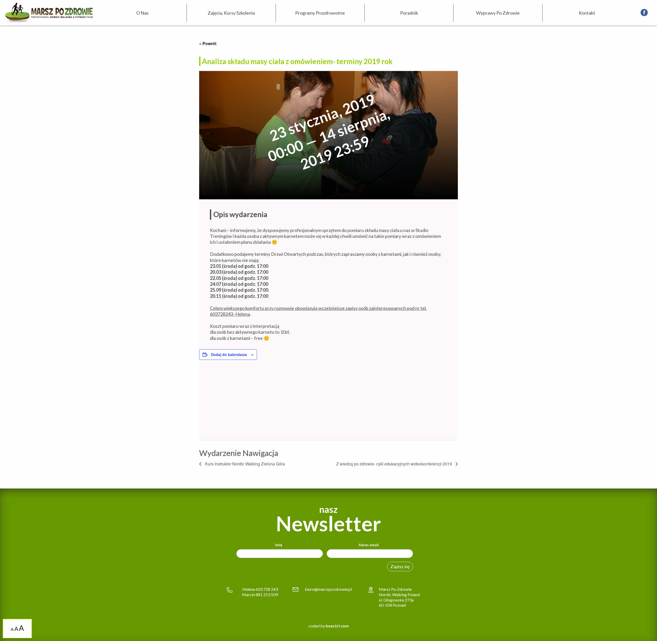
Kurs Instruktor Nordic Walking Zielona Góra (244, 464)
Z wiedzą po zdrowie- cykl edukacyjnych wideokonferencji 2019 (394, 464)
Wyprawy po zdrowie (498, 13)
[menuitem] (142, 13)
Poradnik (409, 13)
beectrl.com (337, 625)
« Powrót (207, 43)
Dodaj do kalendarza (229, 354)
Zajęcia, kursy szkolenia (231, 13)
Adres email (370, 545)
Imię (279, 545)
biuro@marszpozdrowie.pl (328, 589)
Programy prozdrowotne (320, 13)
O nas (142, 13)
